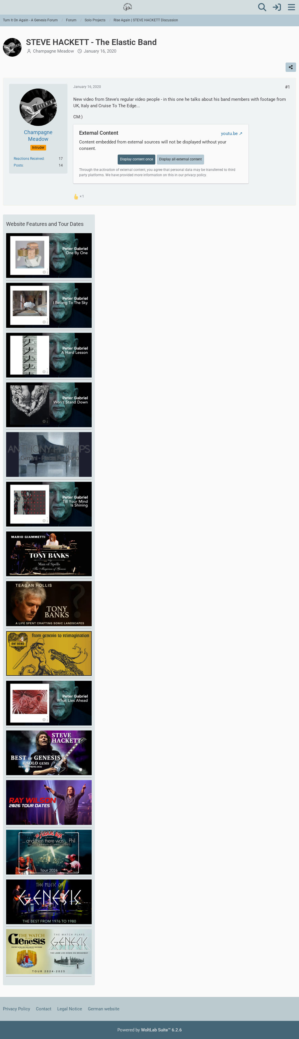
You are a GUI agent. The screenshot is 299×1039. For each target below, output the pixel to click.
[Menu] (291, 7)
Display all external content (180, 159)
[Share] (291, 67)
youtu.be (229, 133)
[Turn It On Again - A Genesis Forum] (127, 7)
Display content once (136, 159)
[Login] (277, 7)
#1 (287, 87)
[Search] (262, 7)
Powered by (149, 1030)
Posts (18, 165)
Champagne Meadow (53, 51)
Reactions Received (29, 159)
